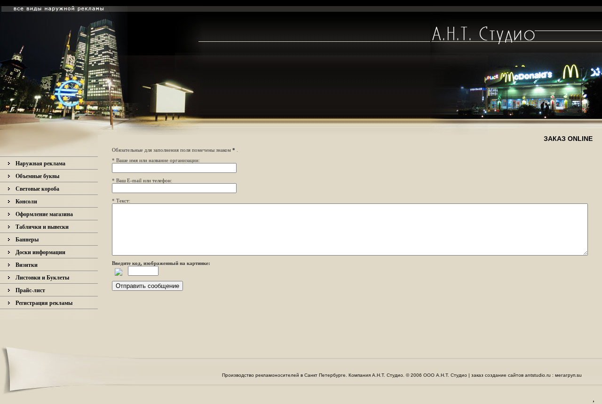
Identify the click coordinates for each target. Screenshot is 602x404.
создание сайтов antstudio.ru (518, 375)
